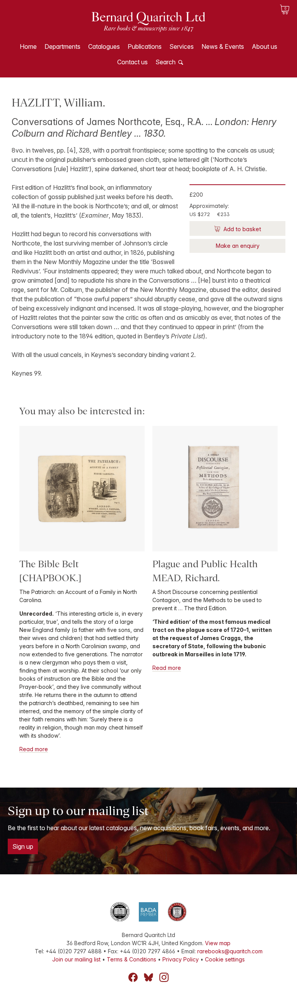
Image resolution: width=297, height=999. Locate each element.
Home (28, 46)
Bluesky (148, 977)
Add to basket (241, 229)
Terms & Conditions (131, 959)
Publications (145, 46)
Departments (62, 46)
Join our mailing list (76, 959)
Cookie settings (225, 959)
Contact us (132, 62)
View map (217, 943)
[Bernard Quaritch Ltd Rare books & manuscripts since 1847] (148, 27)
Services (181, 46)
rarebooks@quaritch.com (230, 951)
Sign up (22, 846)
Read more (33, 749)
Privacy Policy (180, 959)
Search (165, 62)
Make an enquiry (237, 245)
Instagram (164, 977)
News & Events (222, 46)
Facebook (133, 977)
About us (264, 46)
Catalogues (104, 46)
